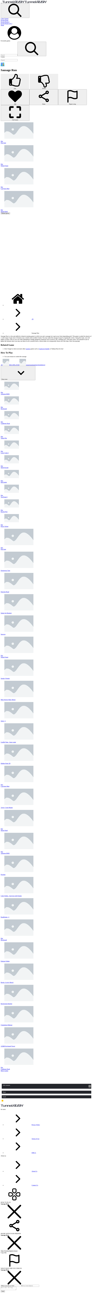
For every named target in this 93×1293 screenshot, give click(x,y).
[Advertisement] (46, 227)
